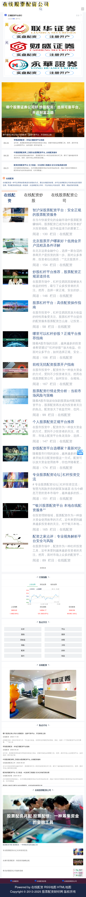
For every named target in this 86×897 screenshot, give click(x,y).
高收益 (22, 639)
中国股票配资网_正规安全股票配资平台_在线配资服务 (35, 152)
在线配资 (15, 881)
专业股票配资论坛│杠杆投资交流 (56, 476)
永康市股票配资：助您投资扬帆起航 (16, 860)
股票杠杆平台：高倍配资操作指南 (57, 304)
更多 (78, 15)
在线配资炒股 (41, 881)
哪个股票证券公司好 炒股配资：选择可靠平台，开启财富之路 (27, 134)
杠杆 (23, 629)
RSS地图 (50, 887)
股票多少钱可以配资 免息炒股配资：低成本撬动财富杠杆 (22, 785)
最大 (23, 656)
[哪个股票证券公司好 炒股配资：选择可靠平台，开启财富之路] (43, 109)
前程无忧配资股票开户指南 (53, 364)
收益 (63, 656)
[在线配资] (25, 4)
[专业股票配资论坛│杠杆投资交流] (78, 852)
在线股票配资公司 (70, 881)
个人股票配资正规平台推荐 (53, 421)
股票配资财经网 (52, 891)
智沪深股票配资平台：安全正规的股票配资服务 (57, 212)
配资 (23, 650)
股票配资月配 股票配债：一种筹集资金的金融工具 (20, 844)
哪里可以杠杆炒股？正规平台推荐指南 (57, 335)
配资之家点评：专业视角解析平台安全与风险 (57, 538)
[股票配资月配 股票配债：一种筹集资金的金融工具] (43, 819)
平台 (63, 629)
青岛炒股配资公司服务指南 (13, 870)
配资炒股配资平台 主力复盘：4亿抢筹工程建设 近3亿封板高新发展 (40, 165)
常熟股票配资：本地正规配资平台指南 (29, 140)
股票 (63, 634)
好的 (63, 650)
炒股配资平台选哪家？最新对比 (57, 447)
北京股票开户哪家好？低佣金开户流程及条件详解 (57, 243)
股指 (23, 634)
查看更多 (43, 568)
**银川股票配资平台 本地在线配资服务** (57, 507)
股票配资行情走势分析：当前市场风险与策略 (57, 393)
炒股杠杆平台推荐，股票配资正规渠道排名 (57, 273)
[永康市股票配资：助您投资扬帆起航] (78, 862)
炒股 (63, 639)
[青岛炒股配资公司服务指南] (78, 873)
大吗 (63, 645)
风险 (23, 645)
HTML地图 (64, 887)
